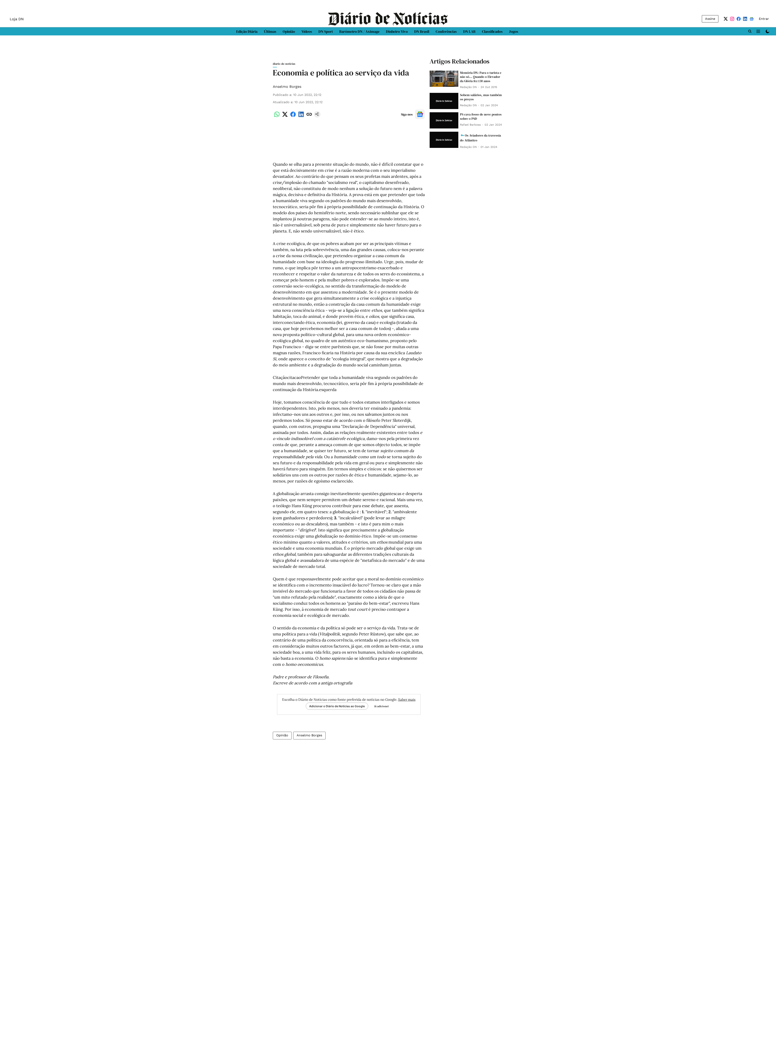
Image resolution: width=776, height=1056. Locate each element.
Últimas (270, 31)
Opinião (289, 31)
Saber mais (406, 699)
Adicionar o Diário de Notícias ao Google (337, 706)
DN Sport (325, 31)
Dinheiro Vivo (397, 31)
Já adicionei (381, 706)
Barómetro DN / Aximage (359, 31)
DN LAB (469, 31)
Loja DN (17, 19)
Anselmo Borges (287, 86)
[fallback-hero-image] (444, 79)
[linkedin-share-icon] (301, 116)
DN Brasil (421, 31)
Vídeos (307, 31)
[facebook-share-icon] (293, 116)
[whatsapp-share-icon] (277, 116)
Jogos (513, 31)
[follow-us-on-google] (420, 114)
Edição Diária (246, 31)
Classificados (492, 31)
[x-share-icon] (285, 116)
